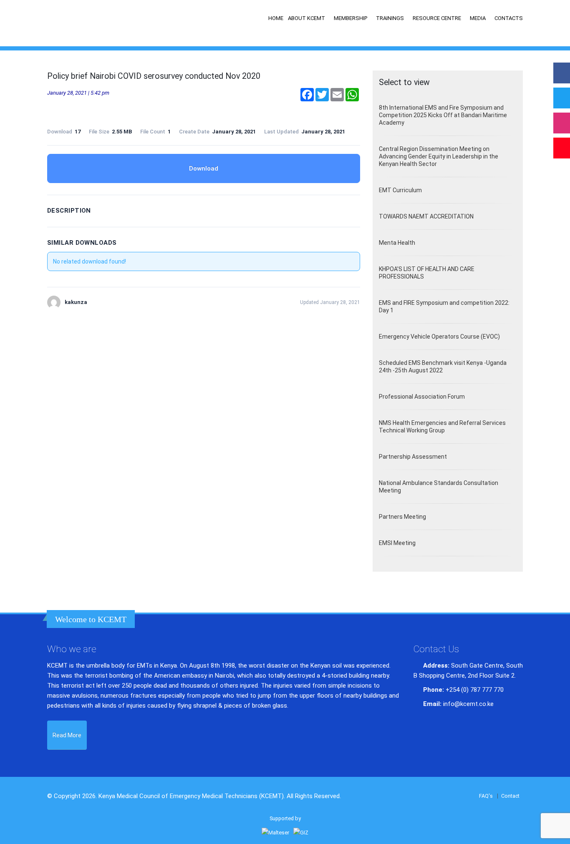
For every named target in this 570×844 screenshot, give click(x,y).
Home (275, 18)
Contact (510, 796)
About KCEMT (306, 18)
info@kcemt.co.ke (468, 704)
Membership (350, 18)
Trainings (390, 18)
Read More (67, 735)
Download (203, 168)
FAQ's (486, 796)
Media (478, 18)
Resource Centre (437, 18)
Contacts (508, 18)
